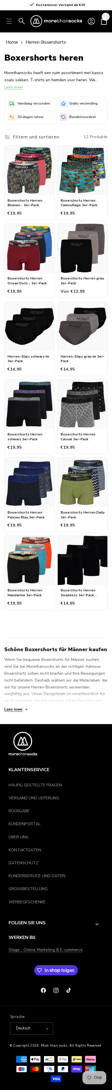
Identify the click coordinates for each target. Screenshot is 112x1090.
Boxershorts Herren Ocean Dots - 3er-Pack (27, 280)
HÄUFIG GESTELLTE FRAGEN (35, 785)
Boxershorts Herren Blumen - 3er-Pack (24, 203)
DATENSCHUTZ (23, 863)
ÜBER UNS (18, 837)
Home (12, 42)
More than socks (54, 1045)
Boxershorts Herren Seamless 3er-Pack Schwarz (78, 593)
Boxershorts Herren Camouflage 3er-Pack (79, 203)
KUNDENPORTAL (24, 824)
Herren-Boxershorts (46, 42)
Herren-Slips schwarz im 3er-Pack (28, 359)
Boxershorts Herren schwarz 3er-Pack (24, 436)
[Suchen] (22, 21)
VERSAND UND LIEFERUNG (34, 798)
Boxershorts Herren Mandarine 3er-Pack (24, 592)
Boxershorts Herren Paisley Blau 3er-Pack (26, 515)
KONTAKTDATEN (25, 850)
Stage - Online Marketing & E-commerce (46, 949)
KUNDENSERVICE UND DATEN (37, 876)
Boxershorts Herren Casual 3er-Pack (78, 436)
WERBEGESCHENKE (27, 902)
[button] (104, 21)
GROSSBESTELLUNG (28, 889)
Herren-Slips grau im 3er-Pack (83, 359)
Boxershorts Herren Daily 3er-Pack (83, 515)
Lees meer (13, 87)
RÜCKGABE (19, 811)
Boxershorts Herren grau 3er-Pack (82, 280)
